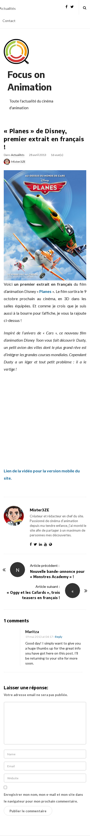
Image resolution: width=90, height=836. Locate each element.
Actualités (17, 155)
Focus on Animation (30, 80)
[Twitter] (72, 6)
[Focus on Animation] (16, 51)
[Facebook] (67, 6)
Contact (9, 20)
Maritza (32, 631)
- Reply (58, 637)
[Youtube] (46, 544)
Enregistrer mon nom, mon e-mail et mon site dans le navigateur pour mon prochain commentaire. (43, 798)
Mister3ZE (18, 161)
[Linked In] (41, 544)
